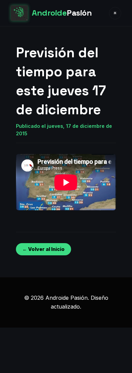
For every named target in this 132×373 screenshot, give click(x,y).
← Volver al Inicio (43, 249)
